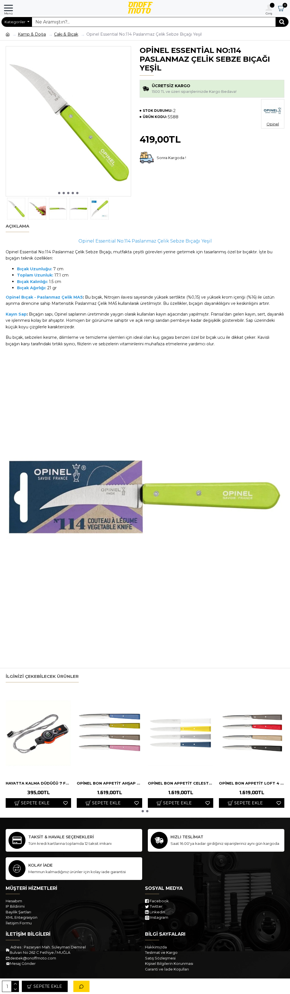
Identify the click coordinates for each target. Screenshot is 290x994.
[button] (59, 193)
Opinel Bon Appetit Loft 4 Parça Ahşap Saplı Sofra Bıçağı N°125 (251, 783)
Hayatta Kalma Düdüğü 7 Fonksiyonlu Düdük (38, 783)
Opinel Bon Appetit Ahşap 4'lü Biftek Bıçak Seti (109, 783)
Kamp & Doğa (32, 34)
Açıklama (17, 226)
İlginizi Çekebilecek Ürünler (42, 676)
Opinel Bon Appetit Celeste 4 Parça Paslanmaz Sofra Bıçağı (180, 783)
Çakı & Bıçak (66, 34)
